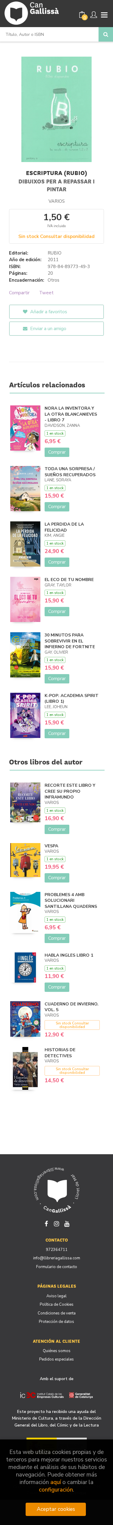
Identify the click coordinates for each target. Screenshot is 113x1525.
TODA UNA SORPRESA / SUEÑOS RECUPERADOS (70, 472)
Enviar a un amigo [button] (47, 328)
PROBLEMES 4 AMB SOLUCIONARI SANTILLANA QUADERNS (71, 900)
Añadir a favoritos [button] (48, 311)
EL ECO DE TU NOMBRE (69, 580)
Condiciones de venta (57, 1313)
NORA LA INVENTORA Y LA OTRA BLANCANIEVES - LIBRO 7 (71, 414)
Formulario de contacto (56, 1267)
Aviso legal (56, 1296)
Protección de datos (56, 1321)
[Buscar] (106, 34)
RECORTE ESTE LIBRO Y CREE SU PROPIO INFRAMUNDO (70, 791)
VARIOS (57, 201)
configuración (56, 1490)
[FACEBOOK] (46, 1223)
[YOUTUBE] (66, 1223)
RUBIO (54, 253)
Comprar (57, 452)
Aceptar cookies (56, 1509)
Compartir (19, 293)
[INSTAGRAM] (56, 1223)
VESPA (51, 846)
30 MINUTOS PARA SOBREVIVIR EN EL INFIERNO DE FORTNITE (70, 641)
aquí (55, 1482)
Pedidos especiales (56, 1359)
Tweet (46, 293)
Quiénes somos (57, 1351)
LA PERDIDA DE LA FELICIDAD (64, 527)
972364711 (56, 1249)
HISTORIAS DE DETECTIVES (60, 1053)
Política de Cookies (57, 1304)
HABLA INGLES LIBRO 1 (69, 955)
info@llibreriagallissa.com (56, 1258)
